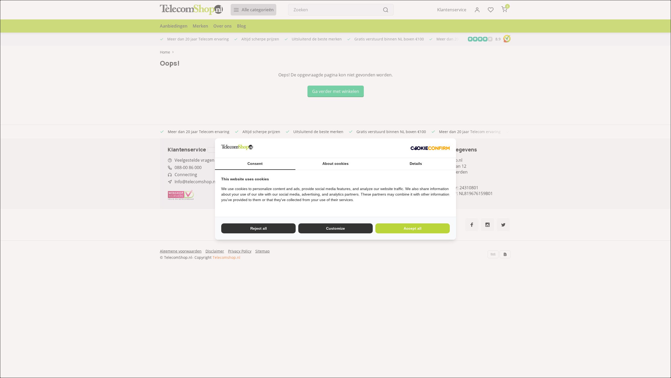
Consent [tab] (255, 163)
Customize (335, 228)
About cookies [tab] (335, 163)
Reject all (258, 228)
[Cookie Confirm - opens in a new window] (430, 148)
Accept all (412, 228)
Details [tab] (416, 163)
